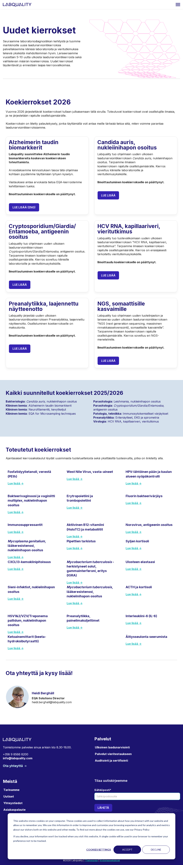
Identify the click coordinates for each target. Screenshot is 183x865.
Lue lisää (108, 195)
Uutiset (8, 796)
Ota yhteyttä (13, 766)
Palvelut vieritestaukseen (113, 754)
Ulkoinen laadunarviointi (112, 747)
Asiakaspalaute (14, 809)
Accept (127, 849)
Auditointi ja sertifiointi (111, 760)
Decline (156, 849)
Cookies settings (98, 849)
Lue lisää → (16, 483)
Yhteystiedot (13, 803)
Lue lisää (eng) (24, 207)
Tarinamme (11, 790)
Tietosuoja (91, 860)
